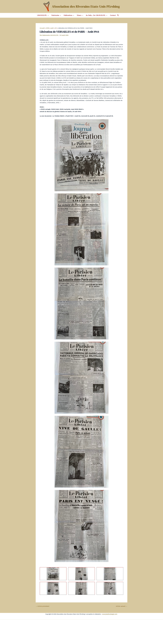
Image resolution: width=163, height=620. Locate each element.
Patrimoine (55, 15)
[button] (48, 15)
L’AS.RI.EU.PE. (42, 15)
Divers (79, 15)
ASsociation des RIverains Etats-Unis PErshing (86, 6)
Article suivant (121, 606)
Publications (68, 15)
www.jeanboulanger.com (109, 614)
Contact (113, 15)
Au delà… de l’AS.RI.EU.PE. (95, 15)
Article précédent (42, 606)
